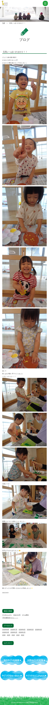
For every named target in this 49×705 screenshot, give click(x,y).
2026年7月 (13, 629)
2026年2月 (13, 632)
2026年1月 (22, 632)
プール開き (25, 615)
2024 (13, 635)
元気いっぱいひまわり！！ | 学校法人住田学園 (16, 3)
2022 (22, 635)
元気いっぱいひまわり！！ (15, 52)
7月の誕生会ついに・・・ (10, 617)
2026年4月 (38, 629)
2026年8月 (5, 629)
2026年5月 (30, 629)
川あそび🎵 (17, 615)
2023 (17, 635)
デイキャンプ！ (7, 615)
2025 (8, 635)
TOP (3, 23)
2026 (3, 635)
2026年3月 (5, 632)
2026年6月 (22, 629)
